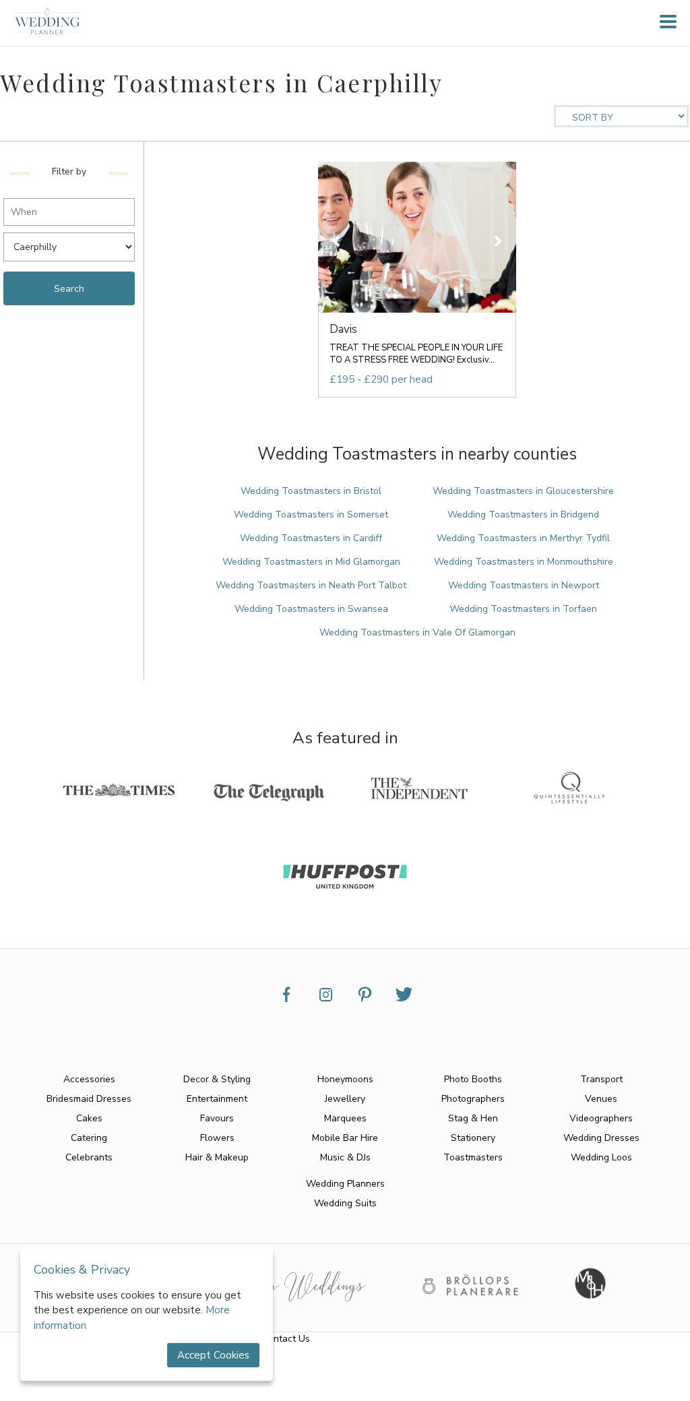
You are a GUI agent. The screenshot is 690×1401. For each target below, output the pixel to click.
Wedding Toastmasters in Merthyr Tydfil (523, 538)
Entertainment (217, 1098)
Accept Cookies (213, 1355)
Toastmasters (473, 1157)
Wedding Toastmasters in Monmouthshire (523, 561)
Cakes (89, 1118)
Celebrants (89, 1157)
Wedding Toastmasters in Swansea (311, 608)
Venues (601, 1098)
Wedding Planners (345, 1183)
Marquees (345, 1118)
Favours (217, 1118)
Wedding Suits (345, 1203)
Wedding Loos (601, 1157)
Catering (89, 1137)
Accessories (89, 1079)
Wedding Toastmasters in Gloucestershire (523, 491)
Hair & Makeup (217, 1157)
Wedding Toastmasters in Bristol (311, 491)
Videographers (601, 1118)
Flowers (217, 1137)
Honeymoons (345, 1079)
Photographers (473, 1098)
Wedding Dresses (601, 1137)
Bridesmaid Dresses (88, 1098)
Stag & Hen (473, 1118)
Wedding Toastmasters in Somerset (311, 514)
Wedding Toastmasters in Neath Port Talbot (311, 585)
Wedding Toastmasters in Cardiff (311, 538)
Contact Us (286, 1338)
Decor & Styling (217, 1079)
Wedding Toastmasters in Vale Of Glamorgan (417, 632)
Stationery (473, 1137)
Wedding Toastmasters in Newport (523, 585)
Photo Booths (473, 1079)
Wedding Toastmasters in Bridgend (523, 514)
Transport (601, 1079)
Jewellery (345, 1098)
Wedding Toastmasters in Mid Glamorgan (311, 561)
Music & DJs (345, 1157)
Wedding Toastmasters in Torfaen (523, 608)
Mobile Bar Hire (345, 1137)
